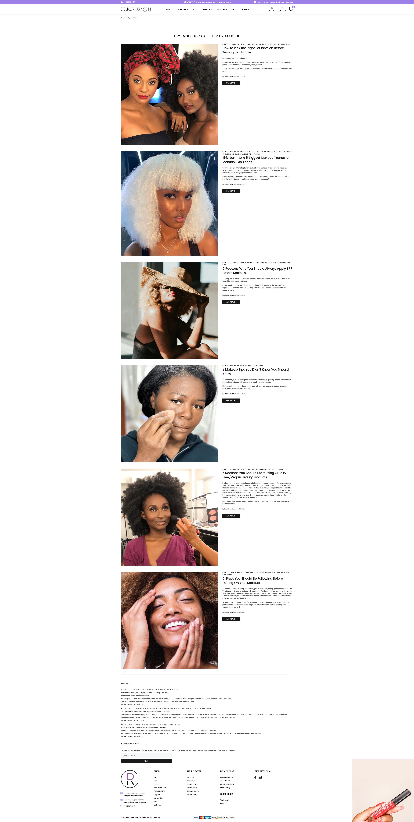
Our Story (190, 777)
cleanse (233, 573)
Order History (225, 788)
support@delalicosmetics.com (281, 2)
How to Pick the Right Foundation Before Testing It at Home (253, 50)
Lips (155, 781)
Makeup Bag (158, 798)
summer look (228, 154)
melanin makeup (280, 44)
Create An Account (226, 777)
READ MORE (231, 83)
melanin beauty (266, 44)
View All (156, 801)
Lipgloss (157, 794)
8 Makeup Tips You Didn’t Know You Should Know (255, 371)
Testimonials (224, 800)
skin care (251, 263)
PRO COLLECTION (160, 791)
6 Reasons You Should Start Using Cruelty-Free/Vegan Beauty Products (255, 475)
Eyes (155, 784)
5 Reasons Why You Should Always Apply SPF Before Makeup (257, 270)
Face (155, 777)
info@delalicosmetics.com (133, 795)
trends (257, 154)
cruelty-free (245, 44)
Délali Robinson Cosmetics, (136, 817)
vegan (280, 469)
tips (290, 44)
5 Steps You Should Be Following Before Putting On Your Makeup (252, 580)
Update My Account (227, 784)
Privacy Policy (192, 788)
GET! (146, 761)
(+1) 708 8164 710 (130, 806)
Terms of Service (193, 791)
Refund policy (192, 794)
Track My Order (225, 781)
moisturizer (259, 573)
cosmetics (234, 44)
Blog (222, 803)
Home (123, 18)
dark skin (244, 152)
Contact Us (191, 781)
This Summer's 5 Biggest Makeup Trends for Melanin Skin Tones (256, 160)
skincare (260, 263)
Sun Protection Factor (279, 263)
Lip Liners (157, 805)
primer (268, 573)
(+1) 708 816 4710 (130, 2)
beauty (225, 44)
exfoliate (241, 573)
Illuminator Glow (160, 788)
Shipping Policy (192, 784)
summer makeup (241, 154)
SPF (266, 263)
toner (229, 575)
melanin (260, 152)
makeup (255, 44)
